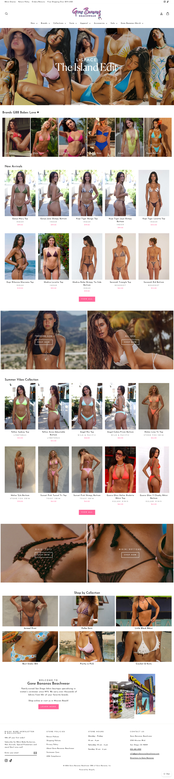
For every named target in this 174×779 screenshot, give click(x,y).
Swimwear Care (53, 752)
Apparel (84, 23)
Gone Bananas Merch (131, 23)
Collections (58, 23)
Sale (113, 23)
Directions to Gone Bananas (142, 758)
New (33, 23)
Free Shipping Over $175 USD (60, 2)
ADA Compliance (54, 756)
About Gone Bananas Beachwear (60, 748)
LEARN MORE (48, 706)
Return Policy (24, 2)
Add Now (20, 213)
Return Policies (53, 736)
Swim (72, 23)
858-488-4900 (135, 749)
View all (87, 299)
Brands (44, 23)
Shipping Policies (54, 740)
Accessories (99, 23)
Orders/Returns (38, 2)
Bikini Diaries (10, 2)
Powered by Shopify (87, 769)
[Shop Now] (44, 340)
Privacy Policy (52, 744)
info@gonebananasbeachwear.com (144, 753)
